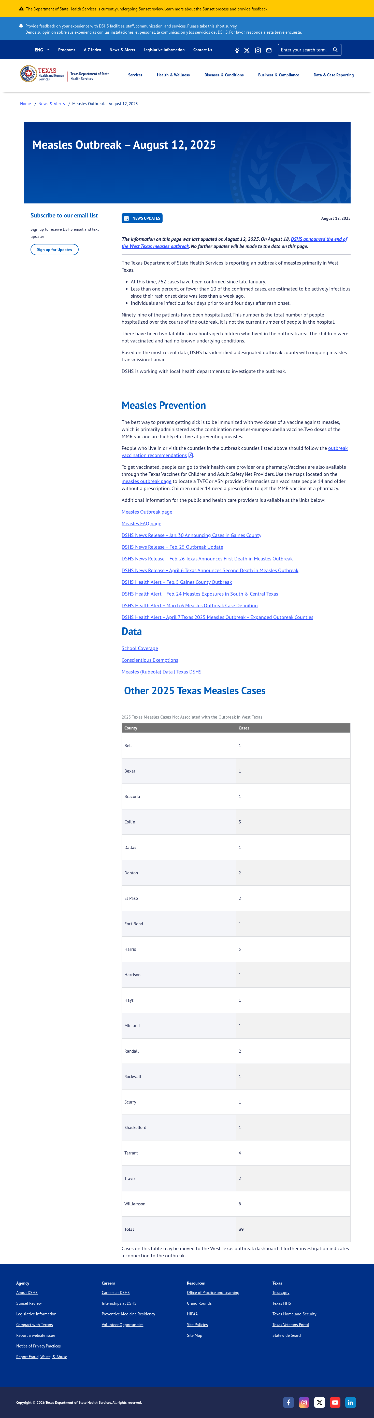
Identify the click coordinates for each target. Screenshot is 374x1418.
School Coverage (140, 648)
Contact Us (202, 49)
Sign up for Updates (54, 249)
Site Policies (197, 1324)
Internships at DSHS (119, 1303)
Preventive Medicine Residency (128, 1313)
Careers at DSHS (116, 1292)
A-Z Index (92, 49)
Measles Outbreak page (147, 511)
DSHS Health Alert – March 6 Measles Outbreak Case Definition (190, 605)
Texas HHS (281, 1303)
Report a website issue (35, 1335)
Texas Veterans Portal (290, 1324)
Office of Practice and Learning (213, 1292)
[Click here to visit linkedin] (350, 1402)
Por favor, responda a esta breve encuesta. (265, 32)
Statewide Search (287, 1335)
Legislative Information (164, 49)
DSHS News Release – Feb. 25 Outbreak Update (172, 547)
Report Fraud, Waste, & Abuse (41, 1356)
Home (25, 103)
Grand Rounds (199, 1303)
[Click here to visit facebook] (237, 51)
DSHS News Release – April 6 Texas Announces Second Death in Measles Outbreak (210, 570)
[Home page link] (64, 73)
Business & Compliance (278, 74)
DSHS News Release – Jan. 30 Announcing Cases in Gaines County (191, 535)
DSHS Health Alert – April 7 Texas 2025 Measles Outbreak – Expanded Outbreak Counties (217, 617)
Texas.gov (281, 1292)
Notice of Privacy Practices (38, 1345)
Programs (66, 49)
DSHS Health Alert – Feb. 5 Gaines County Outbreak (177, 582)
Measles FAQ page (141, 523)
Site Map (194, 1335)
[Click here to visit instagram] (258, 51)
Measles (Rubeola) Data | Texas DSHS (162, 671)
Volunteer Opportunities (122, 1324)
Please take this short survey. (212, 26)
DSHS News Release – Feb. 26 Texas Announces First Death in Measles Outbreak (207, 558)
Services (135, 74)
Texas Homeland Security (294, 1313)
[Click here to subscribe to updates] (268, 51)
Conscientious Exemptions (150, 660)
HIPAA (192, 1313)
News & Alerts (122, 49)
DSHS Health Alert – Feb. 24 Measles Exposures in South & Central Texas (200, 593)
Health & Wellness (173, 74)
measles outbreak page (146, 481)
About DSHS (27, 1292)
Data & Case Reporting (334, 74)
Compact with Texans (34, 1324)
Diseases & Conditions (224, 74)
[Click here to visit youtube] (335, 1402)
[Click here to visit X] (246, 51)
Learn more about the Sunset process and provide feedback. (216, 8)
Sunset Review (29, 1303)
